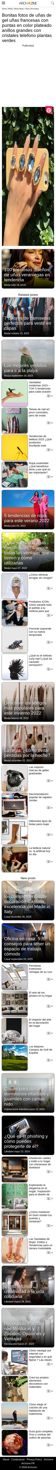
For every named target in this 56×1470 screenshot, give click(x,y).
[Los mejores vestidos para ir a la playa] (28, 359)
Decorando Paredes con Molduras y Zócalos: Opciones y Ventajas (24, 1331)
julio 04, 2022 (18, 526)
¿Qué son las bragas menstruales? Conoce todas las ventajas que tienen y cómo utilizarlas (26, 552)
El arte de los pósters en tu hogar (40, 994)
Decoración (10, 1344)
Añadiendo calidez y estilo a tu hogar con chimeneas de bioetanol (40, 1163)
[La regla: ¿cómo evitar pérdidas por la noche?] (28, 744)
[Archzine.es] (28, 3)
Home (4, 9)
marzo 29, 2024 (22, 1301)
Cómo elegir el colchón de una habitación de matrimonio (38, 1409)
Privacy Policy (34, 1459)
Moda (10, 9)
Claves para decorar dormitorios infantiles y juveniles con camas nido (26, 1096)
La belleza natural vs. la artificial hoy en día (39, 851)
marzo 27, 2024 (26, 1344)
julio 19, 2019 (18, 285)
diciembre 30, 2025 (21, 917)
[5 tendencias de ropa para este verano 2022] (28, 509)
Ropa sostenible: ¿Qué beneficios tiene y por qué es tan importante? (39, 468)
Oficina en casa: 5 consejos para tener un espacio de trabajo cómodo (27, 946)
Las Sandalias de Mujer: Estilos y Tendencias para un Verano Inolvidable (40, 1244)
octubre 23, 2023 (20, 333)
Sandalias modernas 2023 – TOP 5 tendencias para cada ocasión (40, 387)
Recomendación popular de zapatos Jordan (40, 797)
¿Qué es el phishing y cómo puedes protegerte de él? (26, 1141)
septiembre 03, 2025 (22, 959)
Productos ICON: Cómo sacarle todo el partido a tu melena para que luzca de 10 (40, 608)
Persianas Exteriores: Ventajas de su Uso (40, 968)
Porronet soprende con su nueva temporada (40, 631)
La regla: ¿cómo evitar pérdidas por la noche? (27, 753)
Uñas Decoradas (32, 9)
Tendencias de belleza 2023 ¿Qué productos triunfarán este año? (40, 442)
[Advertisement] (28, 76)
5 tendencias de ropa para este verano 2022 (26, 518)
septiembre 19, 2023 (22, 375)
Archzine (48, 1459)
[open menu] (3, 2)
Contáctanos (18, 1459)
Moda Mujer (19, 9)
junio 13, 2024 (37, 1109)
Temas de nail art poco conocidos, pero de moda (39, 412)
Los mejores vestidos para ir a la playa (25, 368)
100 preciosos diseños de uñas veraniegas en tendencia (27, 274)
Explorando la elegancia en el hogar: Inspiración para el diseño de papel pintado (39, 1191)
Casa (7, 917)
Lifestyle (8, 1151)
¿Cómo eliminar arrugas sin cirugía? (41, 576)
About (6, 1459)
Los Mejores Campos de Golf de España (40, 1049)
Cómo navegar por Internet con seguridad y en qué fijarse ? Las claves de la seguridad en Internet (40, 1358)
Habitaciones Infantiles (16, 1109)
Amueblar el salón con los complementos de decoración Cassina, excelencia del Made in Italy (27, 901)
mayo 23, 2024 (22, 1151)
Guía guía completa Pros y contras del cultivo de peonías (40, 1434)
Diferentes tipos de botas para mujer (40, 823)
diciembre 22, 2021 (21, 760)
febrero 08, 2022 (20, 718)
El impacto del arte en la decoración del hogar (40, 1022)
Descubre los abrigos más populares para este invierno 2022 (25, 707)
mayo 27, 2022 (19, 568)
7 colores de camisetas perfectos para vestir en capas (27, 323)
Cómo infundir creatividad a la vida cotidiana (24, 1291)
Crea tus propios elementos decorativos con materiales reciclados (39, 1384)
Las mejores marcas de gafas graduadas (39, 770)
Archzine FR (28, 1463)
